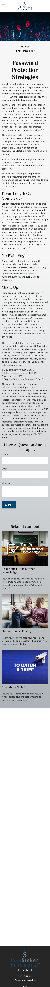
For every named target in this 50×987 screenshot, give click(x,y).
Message (6, 483)
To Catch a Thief (13, 687)
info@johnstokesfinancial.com (25, 980)
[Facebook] (18, 969)
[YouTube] (26, 969)
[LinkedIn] (22, 969)
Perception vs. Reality (16, 631)
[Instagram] (30, 969)
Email (4, 468)
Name (5, 454)
